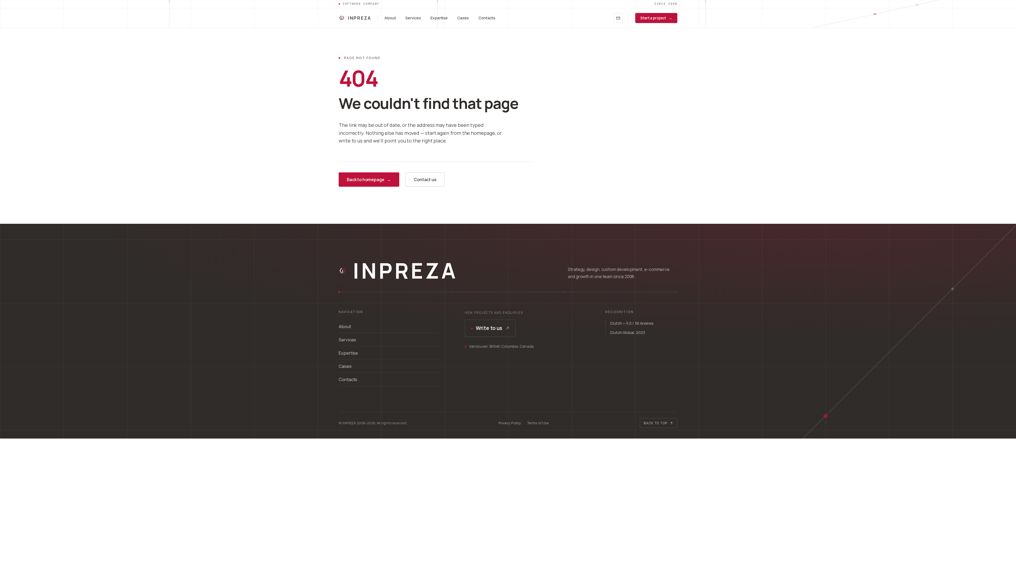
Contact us (425, 179)
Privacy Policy (509, 423)
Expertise (439, 17)
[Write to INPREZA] (618, 18)
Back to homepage (369, 179)
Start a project (656, 17)
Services (413, 17)
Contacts (486, 17)
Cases (463, 17)
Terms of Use (537, 423)
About (390, 17)
